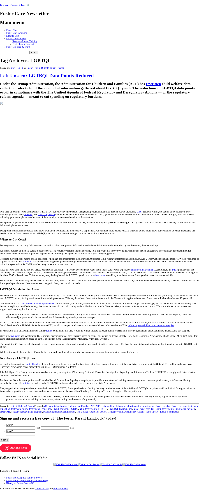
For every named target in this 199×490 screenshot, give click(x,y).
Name (9, 425)
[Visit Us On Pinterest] (134, 464)
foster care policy (19, 409)
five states (15, 336)
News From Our (13, 5)
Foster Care (12, 30)
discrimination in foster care (141, 406)
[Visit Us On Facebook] (65, 464)
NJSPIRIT (5, 411)
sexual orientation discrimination (59, 411)
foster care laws (179, 406)
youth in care (152, 411)
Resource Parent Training (24, 41)
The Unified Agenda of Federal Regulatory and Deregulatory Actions (110, 411)
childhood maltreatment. (143, 269)
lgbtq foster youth (88, 409)
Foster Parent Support (23, 44)
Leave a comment (169, 411)
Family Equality (32, 364)
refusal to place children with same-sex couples (151, 325)
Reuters (28, 214)
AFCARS (95, 406)
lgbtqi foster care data (144, 409)
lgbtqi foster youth (165, 409)
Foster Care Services (16, 38)
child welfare (108, 406)
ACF (45, 406)
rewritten (153, 84)
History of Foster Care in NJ (20, 483)
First (38, 428)
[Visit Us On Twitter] (89, 464)
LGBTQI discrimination (120, 409)
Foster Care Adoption (16, 33)
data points (121, 406)
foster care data (163, 406)
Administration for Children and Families (69, 406)
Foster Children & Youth (18, 47)
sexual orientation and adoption (27, 411)
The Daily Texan (46, 214)
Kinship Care (12, 35)
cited (139, 211)
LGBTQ (74, 409)
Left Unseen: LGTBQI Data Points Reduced (47, 75)
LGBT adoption (60, 409)
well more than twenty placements (37, 303)
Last (72, 428)
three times (99, 275)
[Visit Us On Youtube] (111, 464)
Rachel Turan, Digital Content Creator (45, 68)
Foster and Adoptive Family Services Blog (27, 480)
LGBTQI (102, 409)
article (175, 269)
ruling (49, 330)
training (26, 383)
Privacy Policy (60, 488)
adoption (27, 261)
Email (9, 431)
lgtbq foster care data (185, 409)
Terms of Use (42, 488)
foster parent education (40, 409)
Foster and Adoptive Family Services (24, 477)
